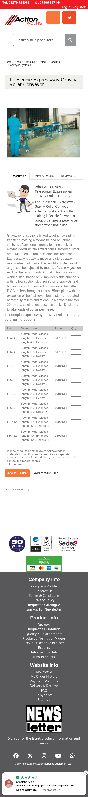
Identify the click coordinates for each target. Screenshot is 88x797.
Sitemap (44, 699)
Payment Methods (44, 681)
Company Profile (44, 586)
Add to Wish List (46, 473)
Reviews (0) (68, 175)
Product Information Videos (44, 638)
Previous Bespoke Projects (44, 643)
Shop (18, 61)
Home (8, 61)
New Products (44, 657)
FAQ (44, 690)
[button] (85, 772)
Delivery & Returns (44, 685)
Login (66, 7)
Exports (44, 647)
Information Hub (44, 652)
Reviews (44, 624)
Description (19, 175)
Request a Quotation (44, 629)
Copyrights (44, 695)
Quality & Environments (44, 634)
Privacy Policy (44, 600)
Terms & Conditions (44, 595)
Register (79, 7)
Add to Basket (17, 473)
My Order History (44, 676)
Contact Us (44, 591)
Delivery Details (44, 175)
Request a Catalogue (44, 604)
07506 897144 (50, 2)
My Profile (44, 672)
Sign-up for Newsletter (44, 609)
